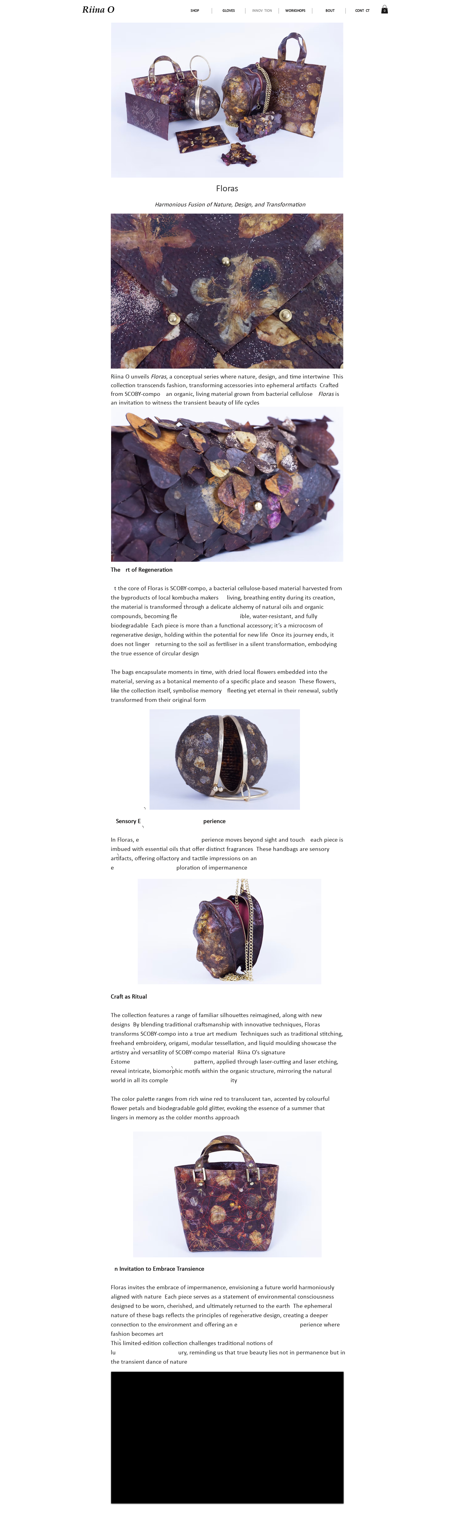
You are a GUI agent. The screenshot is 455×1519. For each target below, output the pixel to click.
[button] (384, 9)
